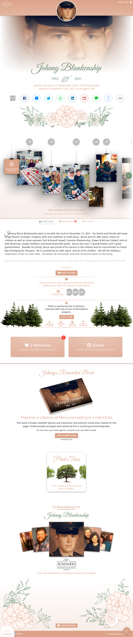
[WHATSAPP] (60, 98)
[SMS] (96, 98)
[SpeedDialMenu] (126, 630)
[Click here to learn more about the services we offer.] (67, 565)
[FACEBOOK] (25, 98)
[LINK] (120, 98)
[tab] (46, 221)
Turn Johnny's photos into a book (66, 210)
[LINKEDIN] (72, 98)
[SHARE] (108, 98)
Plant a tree (66, 317)
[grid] (66, 177)
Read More (66, 268)
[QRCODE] (13, 98)
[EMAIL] (84, 98)
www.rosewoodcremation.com (32, 264)
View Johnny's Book (66, 435)
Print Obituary (68, 273)
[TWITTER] (48, 98)
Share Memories (68, 626)
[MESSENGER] (37, 98)
